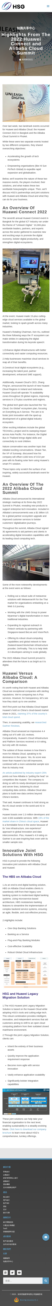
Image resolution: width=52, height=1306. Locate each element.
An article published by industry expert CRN (24, 773)
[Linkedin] (5, 1272)
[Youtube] (19, 1272)
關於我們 (7, 1249)
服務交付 (7, 1217)
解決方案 (7, 1167)
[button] (48, 6)
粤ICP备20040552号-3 (29, 1300)
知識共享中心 (26, 28)
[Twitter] (12, 1272)
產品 (5, 1192)
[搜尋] (46, 1280)
